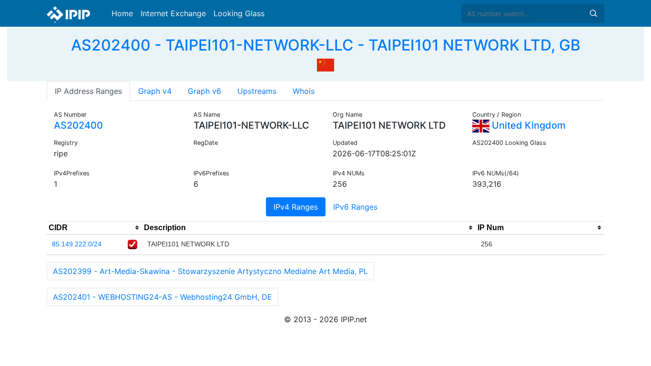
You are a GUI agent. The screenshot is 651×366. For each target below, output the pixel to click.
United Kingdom (527, 125)
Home (122, 13)
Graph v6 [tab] (204, 91)
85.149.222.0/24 (77, 244)
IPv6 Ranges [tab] (355, 207)
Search (593, 13)
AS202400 (78, 125)
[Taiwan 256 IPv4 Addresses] (325, 64)
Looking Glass (239, 13)
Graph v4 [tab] (155, 91)
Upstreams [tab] (256, 91)
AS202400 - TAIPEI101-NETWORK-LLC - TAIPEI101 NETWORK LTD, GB (325, 45)
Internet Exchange (173, 13)
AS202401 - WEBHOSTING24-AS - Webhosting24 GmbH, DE (162, 297)
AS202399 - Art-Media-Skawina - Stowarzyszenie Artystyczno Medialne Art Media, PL (210, 271)
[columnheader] (94, 227)
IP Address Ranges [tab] (88, 91)
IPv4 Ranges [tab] (296, 207)
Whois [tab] (304, 91)
